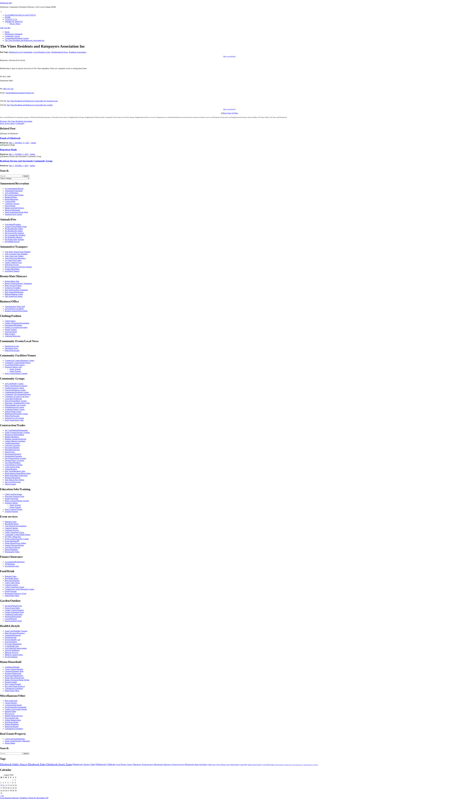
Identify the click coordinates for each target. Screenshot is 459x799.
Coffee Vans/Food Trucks (14, 532)
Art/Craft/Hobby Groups (14, 384)
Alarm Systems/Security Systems (17, 432)
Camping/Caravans (12, 204)
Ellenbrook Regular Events (20, 15)
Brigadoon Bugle (8, 149)
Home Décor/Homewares (14, 678)
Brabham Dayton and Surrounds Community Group (26, 161)
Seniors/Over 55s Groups (14, 418)
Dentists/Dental (10, 637)
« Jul (2, 796)
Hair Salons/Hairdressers (14, 292)
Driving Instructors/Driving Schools (18, 267)
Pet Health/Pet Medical (13, 237)
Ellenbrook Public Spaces (13, 764)
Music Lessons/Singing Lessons (17, 501)
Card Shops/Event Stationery (16, 526)
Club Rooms (315, 764)
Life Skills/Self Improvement (16, 648)
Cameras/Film (10, 201)
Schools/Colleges (11, 503)
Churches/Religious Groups (15, 390)
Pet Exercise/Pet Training (14, 233)
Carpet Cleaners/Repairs (14, 669)
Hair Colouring (279, 764)
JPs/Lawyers (9, 714)
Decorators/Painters (12, 448)
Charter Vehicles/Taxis (13, 263)
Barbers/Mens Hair (12, 281)
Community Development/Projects (18, 394)
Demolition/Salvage (12, 450)
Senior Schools (15, 371)
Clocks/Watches (11, 703)
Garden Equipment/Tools (14, 612)
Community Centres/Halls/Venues (17, 363)
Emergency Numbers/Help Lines (17, 403)
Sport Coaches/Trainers (13, 509)
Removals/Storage (12, 726)
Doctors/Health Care (12, 640)
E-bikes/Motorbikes (12, 269)
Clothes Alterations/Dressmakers (17, 323)
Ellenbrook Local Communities (21, 52)
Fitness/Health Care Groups (15, 405)
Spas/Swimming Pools (13, 621)
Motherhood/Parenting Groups (16, 414)
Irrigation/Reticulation (13, 617)
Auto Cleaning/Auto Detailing (16, 254)
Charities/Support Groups (14, 388)
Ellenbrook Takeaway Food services (168, 764)
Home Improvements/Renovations (18, 473)
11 (4, 785)
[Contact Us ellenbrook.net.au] (229, 113)
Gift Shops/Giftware (12, 547)
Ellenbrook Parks (37, 764)
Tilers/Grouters (10, 484)
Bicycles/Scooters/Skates (14, 195)
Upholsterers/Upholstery (14, 688)
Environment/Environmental (15, 707)
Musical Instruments (12, 210)
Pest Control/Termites (13, 684)
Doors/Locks (10, 452)
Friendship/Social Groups (14, 407)
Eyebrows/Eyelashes (12, 288)
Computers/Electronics (13, 705)
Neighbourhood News (59, 52)
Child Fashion (10, 321)
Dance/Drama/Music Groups (16, 401)
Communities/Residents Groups (17, 392)
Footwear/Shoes (11, 332)
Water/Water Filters (12, 596)
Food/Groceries (10, 591)
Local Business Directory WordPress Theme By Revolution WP (24, 798)
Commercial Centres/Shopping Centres (19, 361)
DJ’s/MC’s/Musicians (13, 537)
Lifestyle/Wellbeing (12, 650)
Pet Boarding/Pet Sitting (14, 229)
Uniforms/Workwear (12, 336)
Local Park (243, 765)
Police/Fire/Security (12, 350)
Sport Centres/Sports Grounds (16, 373)
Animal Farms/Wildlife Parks (16, 227)
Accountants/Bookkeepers (15, 562)
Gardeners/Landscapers (13, 614)
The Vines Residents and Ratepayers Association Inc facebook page (32, 101)
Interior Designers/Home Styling (17, 680)
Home (8, 17)
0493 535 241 (8, 89)
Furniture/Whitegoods (13, 673)
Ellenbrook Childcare (105, 764)
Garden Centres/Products (14, 610)
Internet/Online (10, 711)
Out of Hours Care (223, 765)
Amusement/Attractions (14, 191)
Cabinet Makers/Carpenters (15, 441)
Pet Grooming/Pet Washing (15, 235)
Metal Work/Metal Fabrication (16, 475)
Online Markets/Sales (13, 720)
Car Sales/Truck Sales (13, 260)
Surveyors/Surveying (13, 482)
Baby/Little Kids (11, 701)
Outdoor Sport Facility (254, 765)
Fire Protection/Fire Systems (15, 458)
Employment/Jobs (11, 499)
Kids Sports (234, 765)
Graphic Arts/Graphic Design (16, 709)
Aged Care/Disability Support (16, 631)
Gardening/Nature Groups (15, 409)
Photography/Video (12, 552)
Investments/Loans (12, 566)
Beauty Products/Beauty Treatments (18, 283)
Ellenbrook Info (6, 3)
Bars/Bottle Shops (11, 524)
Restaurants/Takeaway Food (15, 593)
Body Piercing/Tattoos (13, 286)
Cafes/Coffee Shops (12, 583)
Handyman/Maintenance (14, 676)
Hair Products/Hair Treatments (16, 290)
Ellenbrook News (11, 348)
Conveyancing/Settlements (15, 739)
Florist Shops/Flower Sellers (15, 543)
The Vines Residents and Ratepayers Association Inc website (30, 105)
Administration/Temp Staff (15, 306)
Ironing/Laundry (11, 682)
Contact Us (11, 19)
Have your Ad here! (229, 56)
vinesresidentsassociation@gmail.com (19, 93)
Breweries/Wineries (12, 581)
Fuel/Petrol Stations (12, 271)
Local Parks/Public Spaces (15, 365)
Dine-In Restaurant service (298, 764)
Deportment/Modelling (13, 325)
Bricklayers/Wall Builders (14, 435)
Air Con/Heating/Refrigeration (16, 430)
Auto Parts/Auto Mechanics (15, 258)
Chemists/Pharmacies (13, 635)
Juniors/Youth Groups (13, 412)
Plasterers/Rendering (12, 478)
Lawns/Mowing (11, 619)
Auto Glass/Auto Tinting (14, 256)
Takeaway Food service (143, 764)
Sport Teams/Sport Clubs (14, 420)
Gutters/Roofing (11, 469)
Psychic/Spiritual (11, 657)
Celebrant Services (12, 530)
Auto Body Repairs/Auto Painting (17, 252)
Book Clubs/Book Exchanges (16, 386)
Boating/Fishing (11, 197)
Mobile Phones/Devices (14, 716)
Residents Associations (77, 52)
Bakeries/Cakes (10, 522)
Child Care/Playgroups (13, 494)
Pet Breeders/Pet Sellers (14, 231)
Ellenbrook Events (12, 346)
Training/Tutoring (11, 511)
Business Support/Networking (16, 311)
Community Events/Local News (17, 396)
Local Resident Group (41, 52)
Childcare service (288, 764)
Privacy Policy (15, 24)
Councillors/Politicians (13, 399)
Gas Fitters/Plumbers (12, 463)
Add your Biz (5, 28)
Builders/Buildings (12, 437)
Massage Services (11, 653)
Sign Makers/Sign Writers (14, 480)
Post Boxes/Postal (11, 722)
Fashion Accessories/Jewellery (16, 327)
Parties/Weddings (11, 550)
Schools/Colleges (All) (13, 367)
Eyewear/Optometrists (13, 644)
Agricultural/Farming (13, 224)
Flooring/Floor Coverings (14, 460)
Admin (33, 143)
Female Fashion (11, 330)
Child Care (212, 765)
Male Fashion (10, 334)
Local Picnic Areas (124, 764)
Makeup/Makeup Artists (14, 294)
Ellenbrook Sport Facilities (196, 764)
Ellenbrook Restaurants (308, 764)
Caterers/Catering (11, 528)
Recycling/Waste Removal (15, 686)
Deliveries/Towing (12, 265)
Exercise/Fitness (11, 642)
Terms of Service (14, 22)
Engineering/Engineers (13, 456)
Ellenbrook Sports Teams (59, 764)
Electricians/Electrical (13, 454)
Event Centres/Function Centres (17, 539)
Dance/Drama (10, 206)
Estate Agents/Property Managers (17, 741)
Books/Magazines (11, 199)
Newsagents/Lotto (12, 718)
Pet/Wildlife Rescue (12, 242)
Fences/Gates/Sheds (12, 608)
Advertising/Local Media (14, 309)
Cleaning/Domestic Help (14, 671)
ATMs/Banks (10, 564)
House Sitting (10, 743)
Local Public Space (268, 765)
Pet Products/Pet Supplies (14, 239)
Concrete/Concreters (12, 445)
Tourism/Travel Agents (13, 214)
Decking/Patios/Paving (13, 606)
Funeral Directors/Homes (14, 545)
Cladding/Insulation (12, 443)
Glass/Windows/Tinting (13, 465)
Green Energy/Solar (12, 467)
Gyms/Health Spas (12, 646)
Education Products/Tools (14, 496)
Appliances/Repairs (12, 667)
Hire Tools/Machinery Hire (15, 471)
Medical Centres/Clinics (14, 655)
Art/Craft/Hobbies (11, 193)
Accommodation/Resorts (14, 189)
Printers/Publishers (12, 724)
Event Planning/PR (12, 541)
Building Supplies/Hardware (15, 439)
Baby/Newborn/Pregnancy (15, 633)
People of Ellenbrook (10, 138)
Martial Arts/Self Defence (14, 208)
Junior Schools (15, 369)
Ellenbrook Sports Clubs (83, 764)
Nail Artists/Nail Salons (13, 296)
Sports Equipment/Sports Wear (16, 212)
